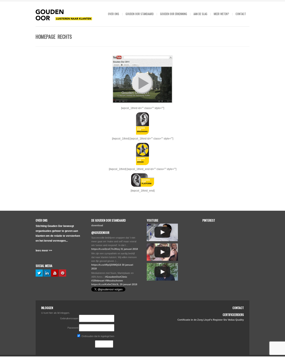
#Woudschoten (114, 280)
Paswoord (72, 327)
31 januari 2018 (129, 249)
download (97, 225)
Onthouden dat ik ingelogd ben (97, 336)
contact (241, 14)
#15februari (97, 280)
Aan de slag (200, 14)
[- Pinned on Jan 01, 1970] (212, 225)
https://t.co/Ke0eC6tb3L (105, 284)
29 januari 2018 (128, 284)
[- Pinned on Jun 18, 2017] (235, 225)
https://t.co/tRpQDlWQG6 (106, 264)
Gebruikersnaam (69, 318)
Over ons (113, 14)
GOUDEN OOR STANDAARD (140, 14)
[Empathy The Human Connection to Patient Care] (162, 232)
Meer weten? (221, 14)
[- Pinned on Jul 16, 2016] (235, 269)
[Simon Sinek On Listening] (162, 272)
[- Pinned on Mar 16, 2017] (212, 247)
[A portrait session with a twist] (162, 252)
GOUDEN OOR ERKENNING (173, 14)
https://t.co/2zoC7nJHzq (105, 249)
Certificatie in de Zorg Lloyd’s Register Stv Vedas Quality (210, 319)
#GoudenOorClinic (116, 276)
